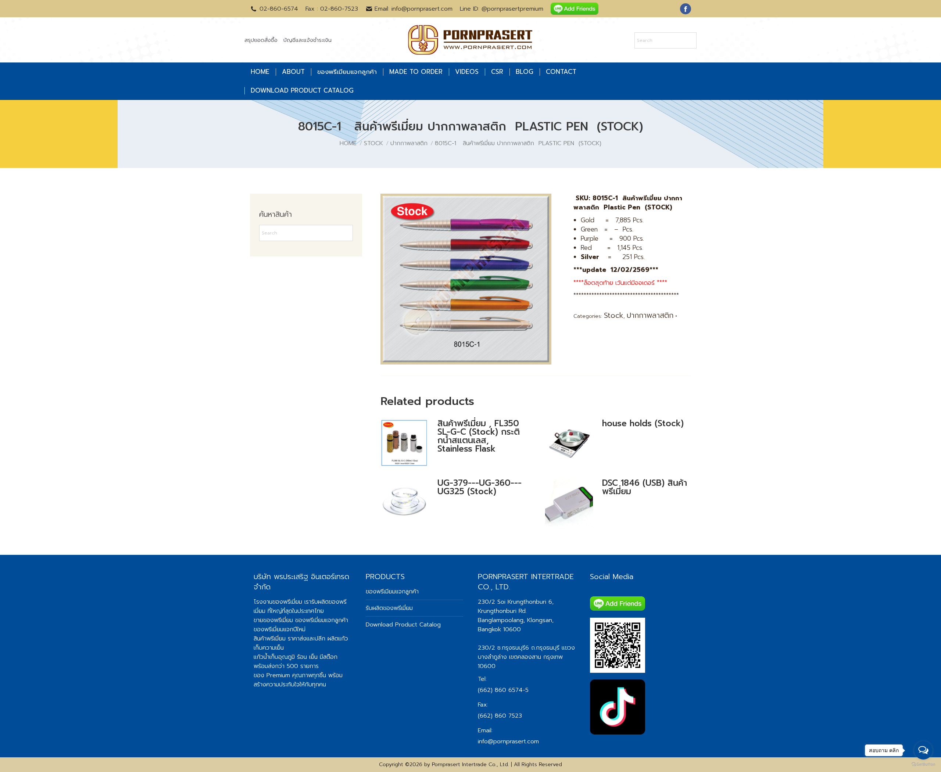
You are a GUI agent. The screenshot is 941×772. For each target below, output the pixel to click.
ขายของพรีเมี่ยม (273, 620)
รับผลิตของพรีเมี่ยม (389, 608)
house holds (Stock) (643, 423)
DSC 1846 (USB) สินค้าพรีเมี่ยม (644, 487)
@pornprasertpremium (512, 8)
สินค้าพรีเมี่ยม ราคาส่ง (280, 638)
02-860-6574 (279, 9)
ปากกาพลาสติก (650, 315)
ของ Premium (272, 675)
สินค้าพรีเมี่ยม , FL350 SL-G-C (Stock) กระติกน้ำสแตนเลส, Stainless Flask (478, 436)
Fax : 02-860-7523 (331, 8)
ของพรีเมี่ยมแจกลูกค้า (321, 620)
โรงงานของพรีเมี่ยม (278, 601)
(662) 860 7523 (500, 715)
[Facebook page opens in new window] (685, 8)
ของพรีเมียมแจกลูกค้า (392, 591)
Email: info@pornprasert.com (413, 9)
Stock (613, 315)
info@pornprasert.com (508, 741)
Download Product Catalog (403, 624)
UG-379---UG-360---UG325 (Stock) (479, 487)
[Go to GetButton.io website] (923, 764)
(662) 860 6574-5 (503, 690)
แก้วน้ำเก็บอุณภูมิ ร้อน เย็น (286, 657)
